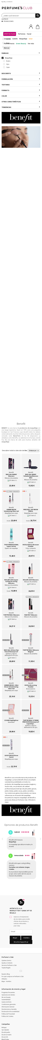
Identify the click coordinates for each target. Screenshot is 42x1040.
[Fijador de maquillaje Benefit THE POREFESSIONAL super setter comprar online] (11, 551)
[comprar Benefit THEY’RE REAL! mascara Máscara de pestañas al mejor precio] (11, 605)
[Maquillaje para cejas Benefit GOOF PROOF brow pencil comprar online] (11, 762)
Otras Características (11, 102)
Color (4, 96)
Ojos (7, 64)
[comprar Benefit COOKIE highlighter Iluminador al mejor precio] (11, 711)
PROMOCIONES (8, 21)
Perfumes (21, 34)
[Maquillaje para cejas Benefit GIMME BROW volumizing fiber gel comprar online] (11, 516)
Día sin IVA (5, 1033)
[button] (2, 854)
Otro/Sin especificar (21, 938)
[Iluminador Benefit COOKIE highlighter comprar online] (11, 727)
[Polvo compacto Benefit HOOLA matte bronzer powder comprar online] (30, 551)
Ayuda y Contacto (7, 1)
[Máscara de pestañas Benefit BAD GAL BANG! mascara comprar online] (11, 481)
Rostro (8, 61)
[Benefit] (21, 118)
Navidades (5, 1038)
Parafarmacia (9, 43)
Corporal (7, 39)
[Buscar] (37, 15)
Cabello (15, 39)
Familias (5, 53)
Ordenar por (33, 450)
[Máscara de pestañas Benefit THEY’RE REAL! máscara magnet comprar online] (30, 657)
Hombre (26, 934)
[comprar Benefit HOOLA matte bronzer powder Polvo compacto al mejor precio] (31, 535)
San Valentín (5, 1026)
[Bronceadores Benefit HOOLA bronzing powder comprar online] (30, 692)
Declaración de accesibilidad (10, 1007)
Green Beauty (21, 43)
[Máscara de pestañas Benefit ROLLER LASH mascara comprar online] (30, 586)
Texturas (6, 85)
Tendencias (6, 107)
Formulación (7, 79)
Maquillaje (23, 39)
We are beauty (6, 993)
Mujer (15, 934)
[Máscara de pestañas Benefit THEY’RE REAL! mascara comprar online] (11, 621)
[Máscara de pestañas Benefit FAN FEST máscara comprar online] (30, 621)
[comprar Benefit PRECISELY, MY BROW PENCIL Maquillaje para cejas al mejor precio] (31, 500)
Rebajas (4, 1023)
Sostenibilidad (6, 996)
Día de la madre (6, 1031)
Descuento (6, 73)
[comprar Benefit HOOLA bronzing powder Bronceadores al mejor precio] (31, 675)
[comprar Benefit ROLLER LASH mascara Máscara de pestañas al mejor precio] (31, 570)
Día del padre (6, 1028)
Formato (5, 90)
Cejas (8, 67)
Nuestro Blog (6, 970)
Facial (29, 34)
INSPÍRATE (5, 19)
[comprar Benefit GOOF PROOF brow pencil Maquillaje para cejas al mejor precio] (11, 746)
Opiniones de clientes (8, 991)
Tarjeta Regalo (6, 964)
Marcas (6, 48)
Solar (31, 39)
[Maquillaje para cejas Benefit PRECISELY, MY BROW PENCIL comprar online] (30, 516)
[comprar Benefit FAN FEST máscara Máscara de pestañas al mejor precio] (31, 605)
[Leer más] (17, 922)
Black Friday (5, 1035)
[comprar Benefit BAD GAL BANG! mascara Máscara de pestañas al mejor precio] (11, 465)
